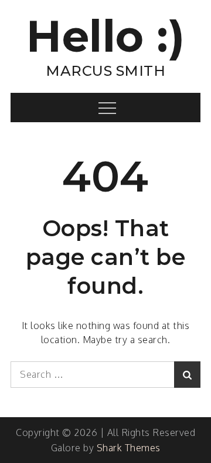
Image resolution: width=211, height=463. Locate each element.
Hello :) (105, 36)
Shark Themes (129, 448)
